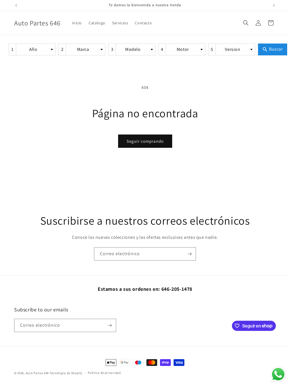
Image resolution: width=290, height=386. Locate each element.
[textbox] (34, 49)
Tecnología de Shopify (66, 373)
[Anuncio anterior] (16, 5)
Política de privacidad (104, 373)
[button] (246, 23)
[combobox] (32, 49)
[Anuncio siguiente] (274, 5)
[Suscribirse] (189, 254)
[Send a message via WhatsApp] (278, 374)
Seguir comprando (145, 141)
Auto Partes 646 (37, 373)
